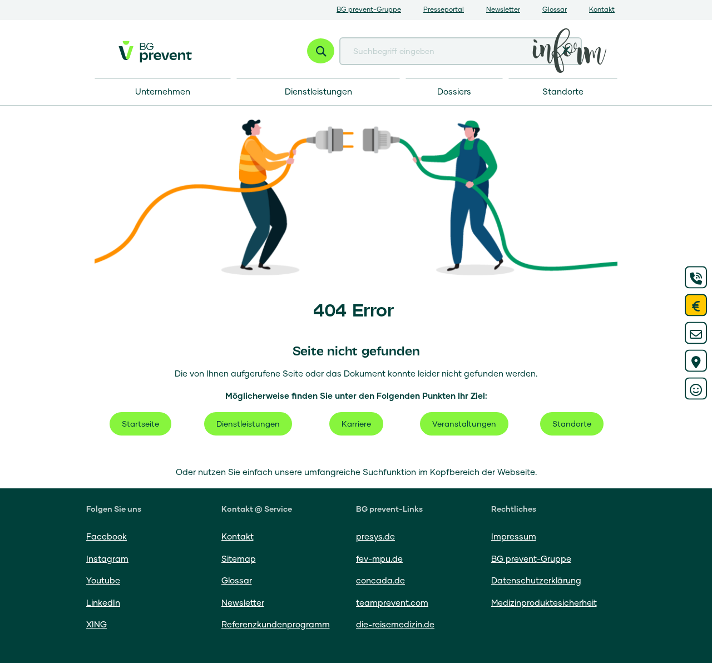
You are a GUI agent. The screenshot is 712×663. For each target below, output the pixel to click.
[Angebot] (696, 305)
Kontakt (237, 537)
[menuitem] (562, 92)
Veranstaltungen (464, 424)
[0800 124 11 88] (696, 277)
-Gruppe (531, 559)
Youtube (103, 581)
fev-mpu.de (379, 559)
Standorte (571, 424)
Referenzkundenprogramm (275, 625)
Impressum (513, 537)
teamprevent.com (392, 603)
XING (96, 625)
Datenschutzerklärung (536, 581)
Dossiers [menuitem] (454, 92)
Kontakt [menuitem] (602, 10)
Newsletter (242, 603)
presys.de (375, 537)
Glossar (236, 581)
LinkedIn (103, 603)
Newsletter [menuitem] (503, 10)
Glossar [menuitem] (554, 10)
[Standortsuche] (696, 361)
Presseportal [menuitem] (443, 10)
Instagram (107, 559)
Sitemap (238, 559)
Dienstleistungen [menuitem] (318, 92)
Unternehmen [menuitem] (162, 92)
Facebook (106, 537)
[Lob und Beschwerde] (696, 389)
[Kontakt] (696, 333)
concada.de (380, 581)
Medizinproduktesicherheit (544, 603)
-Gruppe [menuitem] (369, 10)
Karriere (356, 424)
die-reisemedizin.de (395, 625)
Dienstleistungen (248, 424)
